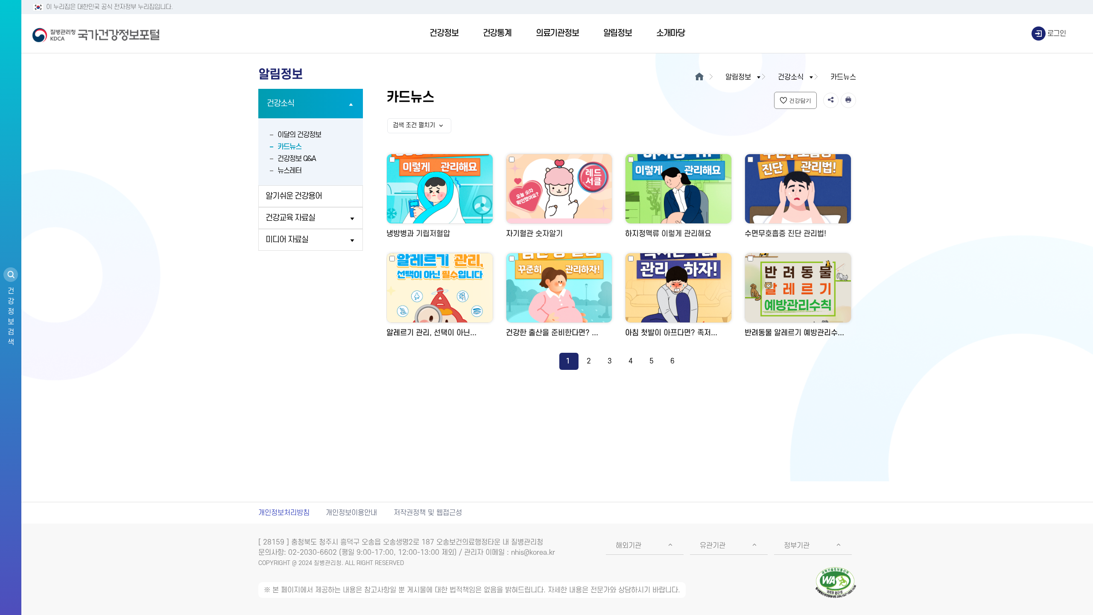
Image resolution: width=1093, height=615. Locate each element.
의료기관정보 (557, 33)
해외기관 (628, 546)
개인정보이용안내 (351, 513)
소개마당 (670, 33)
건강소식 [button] (791, 77)
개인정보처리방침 (284, 513)
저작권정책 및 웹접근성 (428, 513)
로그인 (1056, 34)
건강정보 (444, 33)
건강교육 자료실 (290, 218)
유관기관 (712, 546)
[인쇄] (848, 100)
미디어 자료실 (287, 239)
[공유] (831, 100)
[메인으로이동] (699, 77)
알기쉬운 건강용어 (294, 196)
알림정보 (617, 33)
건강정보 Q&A (297, 159)
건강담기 (800, 100)
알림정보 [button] (738, 77)
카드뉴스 (289, 147)
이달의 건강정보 (299, 135)
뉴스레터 (289, 171)
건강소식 (280, 103)
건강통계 (497, 33)
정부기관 (797, 546)
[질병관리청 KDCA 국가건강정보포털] (96, 33)
